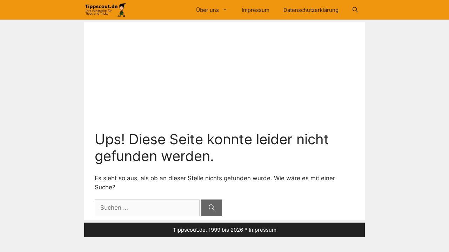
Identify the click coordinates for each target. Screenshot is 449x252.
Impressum (255, 10)
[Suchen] (211, 208)
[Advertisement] (224, 78)
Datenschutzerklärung (311, 10)
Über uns (207, 10)
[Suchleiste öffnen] (355, 10)
